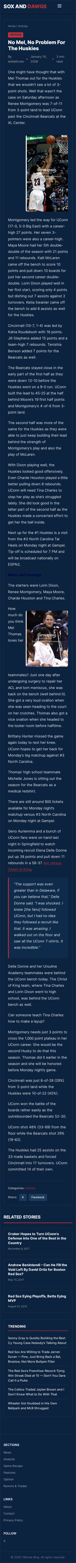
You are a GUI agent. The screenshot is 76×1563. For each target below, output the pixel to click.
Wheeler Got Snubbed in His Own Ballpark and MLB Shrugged (32, 1405)
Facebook (37, 1197)
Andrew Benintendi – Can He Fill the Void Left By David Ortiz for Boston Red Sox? (37, 1269)
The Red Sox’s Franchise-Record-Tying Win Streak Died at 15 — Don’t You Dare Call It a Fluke (36, 1375)
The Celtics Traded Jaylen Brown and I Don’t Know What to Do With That (36, 1392)
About (8, 1506)
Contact (9, 1513)
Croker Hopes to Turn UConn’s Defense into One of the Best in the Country (37, 1238)
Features (9, 1472)
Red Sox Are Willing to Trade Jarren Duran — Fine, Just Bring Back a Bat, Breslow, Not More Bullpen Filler (34, 1356)
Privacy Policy (13, 1520)
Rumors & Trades (15, 1486)
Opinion (9, 1479)
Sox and (25, 6)
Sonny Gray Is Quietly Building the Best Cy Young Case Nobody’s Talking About (37, 1340)
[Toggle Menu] (59, 6)
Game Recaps (13, 1466)
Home (11, 26)
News (7, 1452)
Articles (23, 26)
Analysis (9, 1459)
